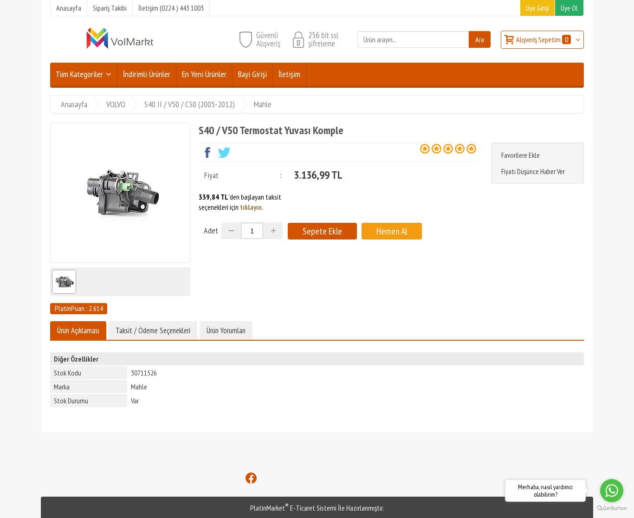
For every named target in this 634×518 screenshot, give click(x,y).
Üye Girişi (537, 8)
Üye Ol (569, 8)
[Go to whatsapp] (611, 490)
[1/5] (425, 148)
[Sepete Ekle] (322, 231)
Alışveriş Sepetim (542, 39)
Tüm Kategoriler (79, 74)
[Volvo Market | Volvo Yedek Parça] (119, 47)
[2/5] (430, 148)
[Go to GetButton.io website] (612, 508)
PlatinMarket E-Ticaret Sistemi (293, 507)
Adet (211, 230)
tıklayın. (252, 207)
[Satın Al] (392, 231)
